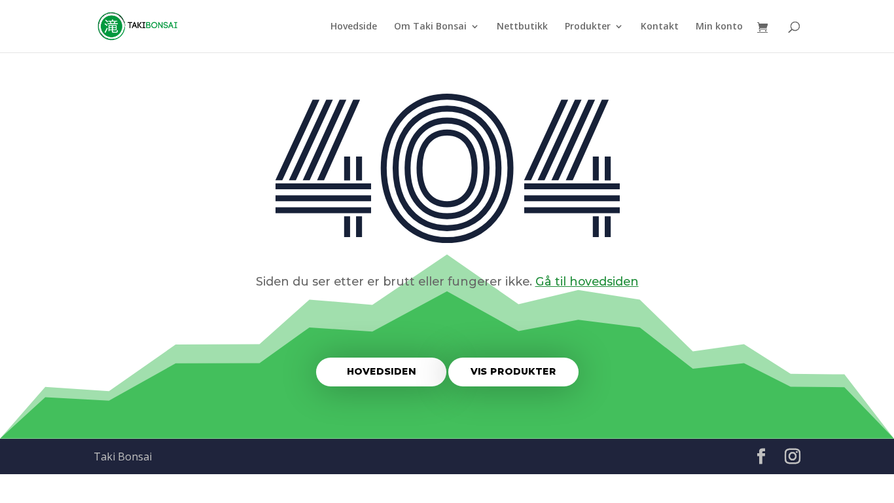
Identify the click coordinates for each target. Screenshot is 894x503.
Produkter (588, 27)
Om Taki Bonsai (430, 27)
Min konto (719, 27)
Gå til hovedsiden (587, 281)
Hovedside (354, 27)
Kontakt (660, 27)
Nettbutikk (522, 27)
